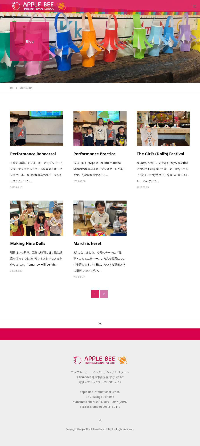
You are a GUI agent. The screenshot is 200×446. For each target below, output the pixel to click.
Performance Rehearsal (33, 153)
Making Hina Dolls (27, 243)
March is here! (87, 243)
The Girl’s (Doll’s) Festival (160, 153)
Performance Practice (94, 153)
